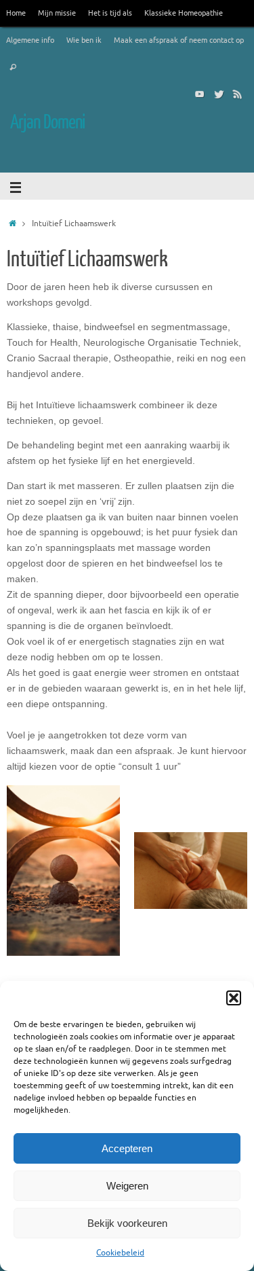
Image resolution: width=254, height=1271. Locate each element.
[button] (233, 998)
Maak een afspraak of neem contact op (179, 40)
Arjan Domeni (47, 122)
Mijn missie (57, 13)
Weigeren (127, 1186)
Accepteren (127, 1148)
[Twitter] (218, 93)
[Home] (12, 223)
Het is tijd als (110, 13)
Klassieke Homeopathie (183, 13)
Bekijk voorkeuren (127, 1223)
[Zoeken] (12, 67)
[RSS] (237, 93)
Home (16, 13)
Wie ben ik (84, 40)
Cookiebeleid (120, 1252)
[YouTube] (199, 93)
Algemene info (30, 40)
